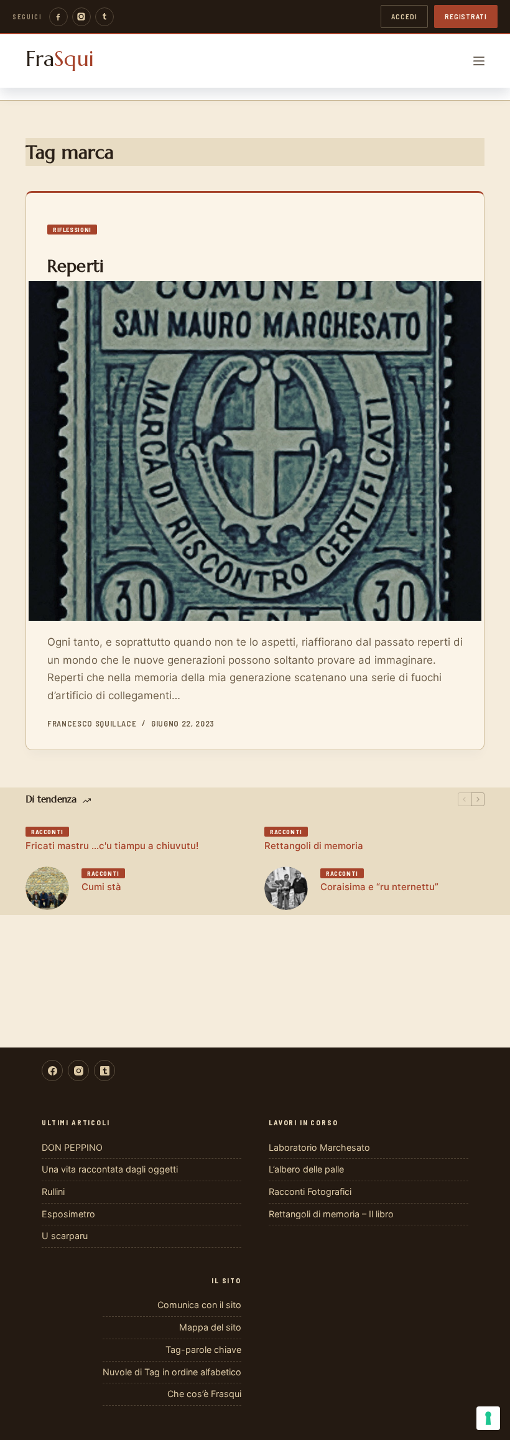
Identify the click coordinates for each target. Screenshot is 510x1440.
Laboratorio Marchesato (319, 1147)
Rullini (53, 1191)
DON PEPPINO (72, 1147)
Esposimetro (68, 1214)
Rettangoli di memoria (313, 846)
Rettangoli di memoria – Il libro (331, 1214)
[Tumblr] (104, 16)
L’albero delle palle (306, 1169)
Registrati (466, 16)
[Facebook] (58, 16)
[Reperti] (255, 451)
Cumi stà (101, 887)
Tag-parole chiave (203, 1349)
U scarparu (65, 1235)
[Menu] (478, 61)
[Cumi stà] (47, 888)
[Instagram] (81, 16)
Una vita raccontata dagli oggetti (110, 1169)
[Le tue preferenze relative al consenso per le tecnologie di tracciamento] (488, 1418)
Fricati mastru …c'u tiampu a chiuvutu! (112, 846)
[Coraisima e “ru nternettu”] (286, 888)
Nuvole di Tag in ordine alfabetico (172, 1372)
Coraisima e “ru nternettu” (379, 887)
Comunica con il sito (199, 1304)
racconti (47, 831)
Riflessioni (72, 229)
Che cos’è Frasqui (204, 1393)
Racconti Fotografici (310, 1191)
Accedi (404, 16)
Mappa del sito (210, 1327)
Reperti (75, 266)
